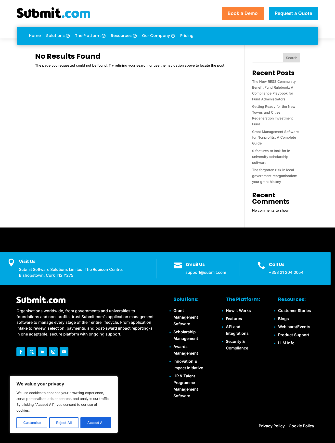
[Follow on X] (31, 351)
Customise (32, 422)
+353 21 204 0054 (286, 272)
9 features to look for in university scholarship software (271, 157)
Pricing (186, 35)
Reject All (64, 422)
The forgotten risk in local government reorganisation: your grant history (274, 176)
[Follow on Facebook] (20, 351)
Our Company (156, 35)
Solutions (55, 35)
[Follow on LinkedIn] (42, 351)
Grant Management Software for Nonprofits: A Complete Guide (275, 137)
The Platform (88, 35)
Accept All (95, 422)
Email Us (195, 264)
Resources (121, 35)
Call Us (276, 264)
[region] (64, 404)
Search (291, 58)
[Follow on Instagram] (53, 351)
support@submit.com (205, 272)
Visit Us (27, 261)
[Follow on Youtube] (64, 351)
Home (35, 35)
